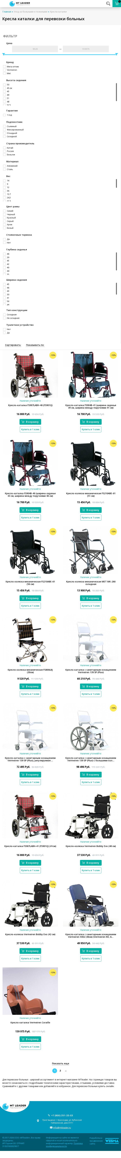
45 (7, 91)
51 (7, 98)
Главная (6, 11)
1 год (9, 114)
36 (7, 190)
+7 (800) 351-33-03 (62, 1115)
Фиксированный (15, 129)
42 (7, 264)
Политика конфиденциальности (64, 1145)
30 (7, 294)
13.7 (8, 194)
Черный (10, 214)
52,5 (8, 105)
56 (7, 301)
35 (7, 274)
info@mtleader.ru (62, 1127)
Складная (11, 314)
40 (7, 267)
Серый (10, 221)
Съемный (11, 126)
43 (7, 291)
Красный (11, 217)
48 (7, 101)
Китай (9, 147)
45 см (9, 88)
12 (7, 187)
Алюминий (11, 165)
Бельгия (10, 154)
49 (7, 94)
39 (7, 257)
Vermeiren (11, 69)
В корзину (32, 422)
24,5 (8, 197)
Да (8, 239)
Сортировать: (13, 344)
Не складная (12, 318)
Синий (9, 210)
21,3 (8, 200)
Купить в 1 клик (30, 429)
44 (7, 270)
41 (7, 297)
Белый (9, 227)
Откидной (11, 133)
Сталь (9, 169)
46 (7, 253)
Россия (10, 151)
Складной (11, 136)
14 (7, 180)
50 (7, 84)
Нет (8, 242)
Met (8, 73)
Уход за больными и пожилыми (30, 11)
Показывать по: (35, 344)
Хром (9, 224)
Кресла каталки (58, 11)
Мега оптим (12, 66)
